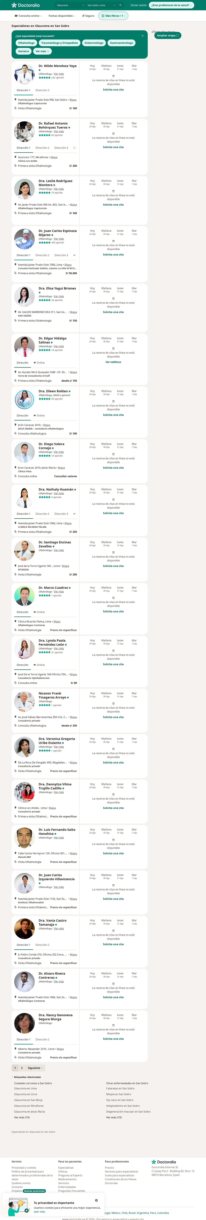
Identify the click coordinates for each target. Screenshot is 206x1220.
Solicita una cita (113, 89)
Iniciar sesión (139, 5)
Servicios (63, 1183)
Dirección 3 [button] (61, 147)
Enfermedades (67, 1187)
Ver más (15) (114, 1117)
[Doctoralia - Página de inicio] (32, 5)
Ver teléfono (113, 362)
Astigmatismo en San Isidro (123, 1106)
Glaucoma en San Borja (28, 1100)
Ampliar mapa (166, 35)
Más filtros (114, 16)
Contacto (17, 1187)
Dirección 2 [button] (42, 90)
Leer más (39, 1211)
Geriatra (23, 51)
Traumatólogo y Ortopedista (59, 43)
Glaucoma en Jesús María (29, 1111)
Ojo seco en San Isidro (119, 1100)
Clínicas (62, 1171)
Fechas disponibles (61, 16)
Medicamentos (67, 1179)
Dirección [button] (22, 362)
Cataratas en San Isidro (120, 1088)
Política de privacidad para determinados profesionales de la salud (32, 1175)
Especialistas (66, 1167)
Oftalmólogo (26, 43)
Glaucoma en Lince (25, 1094)
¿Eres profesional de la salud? (170, 5)
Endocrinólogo (94, 43)
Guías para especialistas (119, 1175)
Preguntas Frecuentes (71, 1191)
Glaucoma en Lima (25, 1088)
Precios (109, 1167)
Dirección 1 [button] (23, 90)
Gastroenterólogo (121, 43)
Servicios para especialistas (121, 1171)
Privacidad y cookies (24, 1167)
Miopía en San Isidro (118, 1094)
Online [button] (41, 362)
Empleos (28, 1191)
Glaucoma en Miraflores (29, 1106)
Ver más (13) (22, 1117)
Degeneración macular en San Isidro (128, 1111)
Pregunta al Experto (70, 1175)
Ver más (41, 51)
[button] (142, 36)
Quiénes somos (21, 1183)
